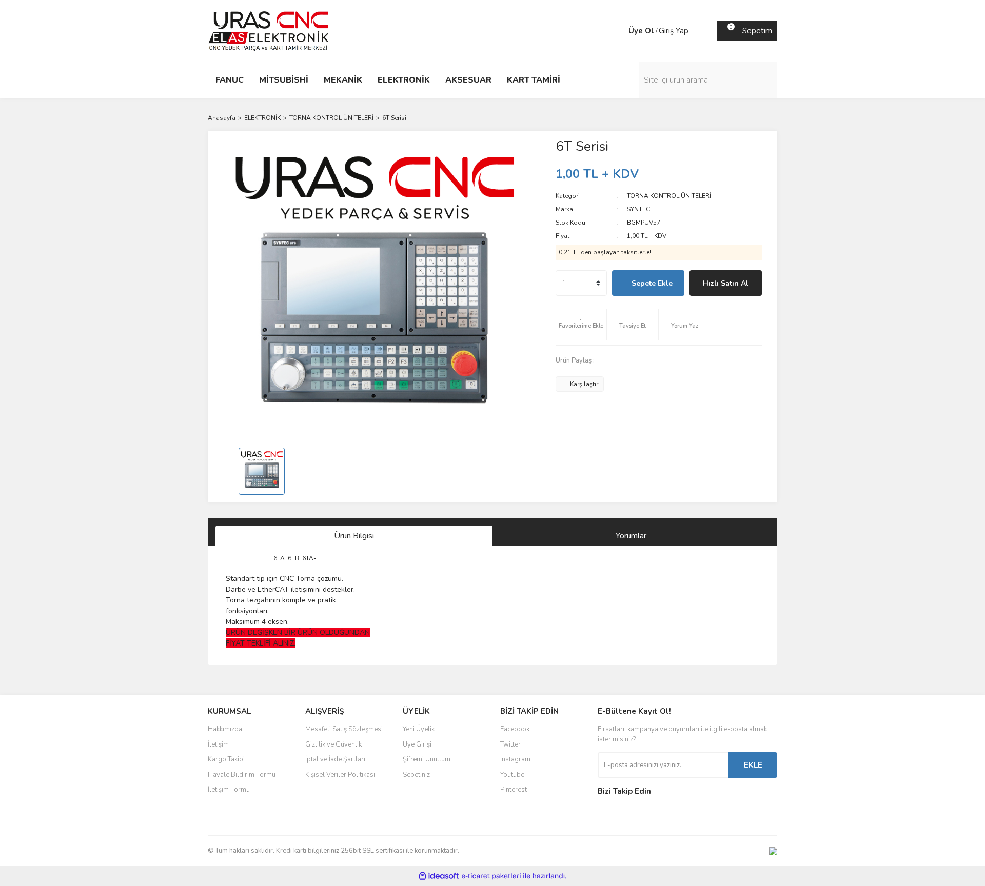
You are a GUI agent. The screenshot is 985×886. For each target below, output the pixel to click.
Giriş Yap (673, 31)
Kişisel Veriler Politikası (340, 774)
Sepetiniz (416, 774)
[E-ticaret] (491, 876)
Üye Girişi (417, 744)
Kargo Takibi (226, 759)
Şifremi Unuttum (426, 759)
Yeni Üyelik (419, 729)
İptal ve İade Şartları (335, 759)
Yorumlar (631, 535)
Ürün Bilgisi (354, 535)
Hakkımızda (225, 729)
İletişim (218, 744)
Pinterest (513, 789)
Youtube (512, 774)
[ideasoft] (438, 876)
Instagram (515, 759)
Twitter (510, 744)
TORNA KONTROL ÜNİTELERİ (669, 196)
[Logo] (268, 30)
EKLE (753, 765)
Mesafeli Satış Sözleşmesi (344, 729)
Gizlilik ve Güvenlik (333, 744)
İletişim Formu (229, 789)
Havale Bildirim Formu (241, 774)
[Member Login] (618, 30)
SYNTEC (638, 209)
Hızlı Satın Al (725, 283)
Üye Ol (641, 31)
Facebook (514, 729)
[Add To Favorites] (581, 324)
